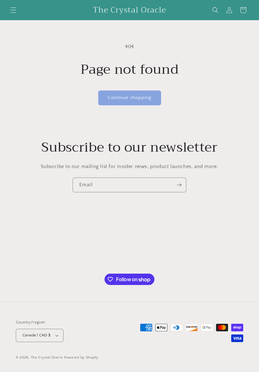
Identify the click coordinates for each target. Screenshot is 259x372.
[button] (13, 10)
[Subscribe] (179, 184)
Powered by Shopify (81, 357)
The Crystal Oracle (47, 357)
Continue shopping (130, 97)
